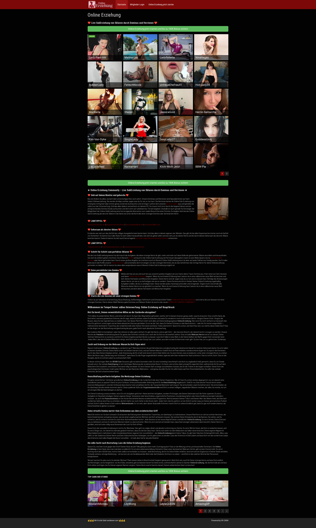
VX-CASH (224, 520)
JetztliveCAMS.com (152, 225)
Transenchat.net (94, 247)
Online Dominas (118, 263)
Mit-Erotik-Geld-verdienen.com (106, 520)
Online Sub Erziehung (137, 276)
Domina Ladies (172, 204)
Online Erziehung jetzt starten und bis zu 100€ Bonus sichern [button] (158, 29)
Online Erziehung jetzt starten (161, 4)
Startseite (121, 4)
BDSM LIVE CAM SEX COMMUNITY (181, 302)
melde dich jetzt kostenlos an (183, 300)
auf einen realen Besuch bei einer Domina (151, 238)
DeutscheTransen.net (96, 225)
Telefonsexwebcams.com (112, 247)
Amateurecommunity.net (134, 247)
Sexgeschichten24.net (115, 225)
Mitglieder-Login (137, 4)
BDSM (130, 258)
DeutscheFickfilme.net (134, 225)
